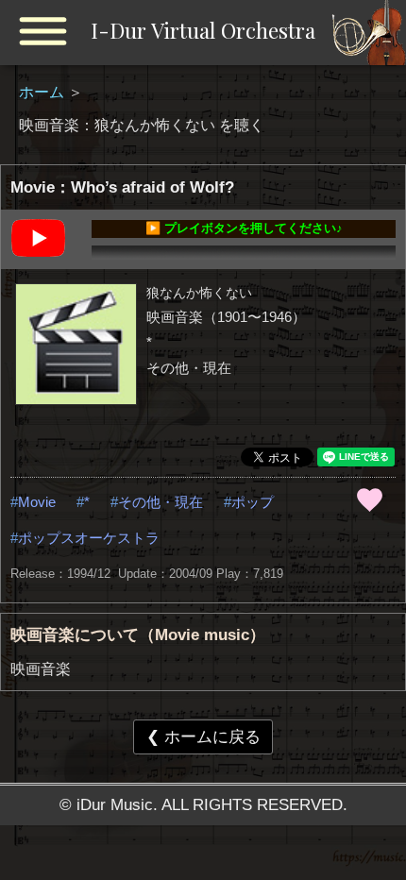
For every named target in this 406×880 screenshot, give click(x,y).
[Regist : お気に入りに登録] (369, 500)
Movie (37, 502)
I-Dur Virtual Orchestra (203, 30)
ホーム (43, 91)
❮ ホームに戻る (203, 736)
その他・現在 (160, 502)
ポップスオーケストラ (89, 538)
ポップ (252, 502)
